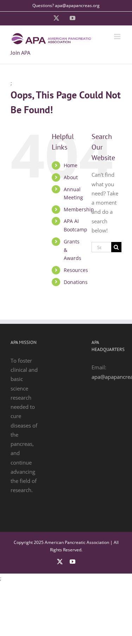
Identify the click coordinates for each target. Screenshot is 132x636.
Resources (76, 270)
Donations (76, 282)
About (71, 177)
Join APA (20, 52)
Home (70, 165)
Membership (79, 209)
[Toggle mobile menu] (117, 36)
